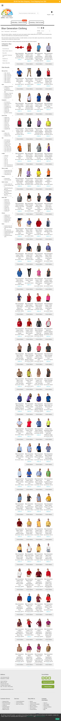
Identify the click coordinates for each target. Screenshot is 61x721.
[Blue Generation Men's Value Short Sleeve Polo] (19, 72)
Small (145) (7, 142)
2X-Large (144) (8, 148)
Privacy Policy (46, 705)
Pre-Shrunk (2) (8, 230)
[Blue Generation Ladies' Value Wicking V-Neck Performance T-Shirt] (48, 272)
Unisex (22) (7, 134)
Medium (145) (8, 144)
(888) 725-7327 (7, 18)
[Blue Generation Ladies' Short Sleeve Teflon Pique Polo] (38, 523)
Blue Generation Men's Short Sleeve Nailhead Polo (39, 456)
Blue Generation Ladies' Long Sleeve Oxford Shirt (19, 481)
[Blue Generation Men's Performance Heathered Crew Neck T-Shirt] (38, 47)
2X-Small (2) (7, 140)
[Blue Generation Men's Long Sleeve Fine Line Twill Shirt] (19, 372)
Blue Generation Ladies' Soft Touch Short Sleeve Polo (29, 256)
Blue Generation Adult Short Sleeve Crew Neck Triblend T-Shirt (39, 356)
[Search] (37, 13)
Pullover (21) (7, 219)
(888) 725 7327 (4, 682)
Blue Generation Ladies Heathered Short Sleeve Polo (29, 506)
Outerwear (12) (8, 107)
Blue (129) (7, 120)
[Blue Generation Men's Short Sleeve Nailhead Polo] (38, 447)
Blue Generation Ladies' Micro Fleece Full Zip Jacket (19, 331)
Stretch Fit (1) (7, 220)
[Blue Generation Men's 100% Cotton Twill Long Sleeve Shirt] (48, 247)
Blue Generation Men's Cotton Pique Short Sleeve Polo (39, 306)
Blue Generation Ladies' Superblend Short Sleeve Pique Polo (39, 607)
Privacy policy (30, 716)
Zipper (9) (7, 221)
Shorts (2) (7, 111)
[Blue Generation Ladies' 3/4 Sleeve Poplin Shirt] (48, 598)
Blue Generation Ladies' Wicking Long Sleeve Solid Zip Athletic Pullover (29, 356)
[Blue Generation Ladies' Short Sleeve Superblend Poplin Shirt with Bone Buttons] (38, 648)
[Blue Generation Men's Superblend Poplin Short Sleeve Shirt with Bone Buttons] (48, 623)
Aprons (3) (7, 104)
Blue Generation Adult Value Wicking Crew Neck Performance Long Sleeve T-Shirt (39, 258)
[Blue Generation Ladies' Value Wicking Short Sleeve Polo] (38, 172)
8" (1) (6, 158)
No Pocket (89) (8, 179)
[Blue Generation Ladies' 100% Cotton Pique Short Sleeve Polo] (29, 322)
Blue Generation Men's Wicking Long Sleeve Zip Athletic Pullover (19, 406)
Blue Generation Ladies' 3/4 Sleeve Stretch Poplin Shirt (19, 506)
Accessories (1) (8, 103)
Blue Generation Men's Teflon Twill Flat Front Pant (29, 81)
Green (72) (7, 125)
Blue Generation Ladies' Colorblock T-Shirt (48, 181)
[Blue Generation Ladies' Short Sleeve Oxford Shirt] (29, 447)
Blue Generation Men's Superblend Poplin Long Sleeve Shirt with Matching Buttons (48, 583)
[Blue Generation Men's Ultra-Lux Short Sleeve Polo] (48, 397)
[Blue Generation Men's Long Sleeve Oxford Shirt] (19, 447)
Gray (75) (7, 124)
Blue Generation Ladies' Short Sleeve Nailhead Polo (29, 481)
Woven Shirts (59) (6, 63)
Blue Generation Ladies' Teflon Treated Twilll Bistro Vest (19, 131)
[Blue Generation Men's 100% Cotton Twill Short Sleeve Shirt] (29, 222)
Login (52, 14)
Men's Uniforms (33, 705)
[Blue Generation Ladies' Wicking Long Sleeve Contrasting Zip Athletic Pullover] (38, 397)
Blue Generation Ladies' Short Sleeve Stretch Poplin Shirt (39, 506)
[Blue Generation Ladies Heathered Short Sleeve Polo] (29, 497)
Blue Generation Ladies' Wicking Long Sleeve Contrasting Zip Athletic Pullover (39, 406)
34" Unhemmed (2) (9, 164)
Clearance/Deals (33, 709)
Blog (44, 709)
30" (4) (6, 160)
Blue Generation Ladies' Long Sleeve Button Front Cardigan (29, 56)
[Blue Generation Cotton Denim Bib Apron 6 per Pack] (48, 222)
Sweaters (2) (5, 58)
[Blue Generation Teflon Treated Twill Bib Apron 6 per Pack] (48, 147)
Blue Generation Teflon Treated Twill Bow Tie (19, 55)
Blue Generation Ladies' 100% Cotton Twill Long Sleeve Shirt (48, 306)
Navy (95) (7, 127)
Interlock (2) (7, 202)
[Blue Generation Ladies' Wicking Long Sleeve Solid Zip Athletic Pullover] (29, 347)
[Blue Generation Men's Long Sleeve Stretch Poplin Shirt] (38, 472)
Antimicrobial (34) (8, 226)
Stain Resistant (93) (9, 232)
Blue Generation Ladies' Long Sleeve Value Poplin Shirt (39, 556)
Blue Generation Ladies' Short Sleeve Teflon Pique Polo (39, 531)
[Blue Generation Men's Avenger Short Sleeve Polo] (48, 347)
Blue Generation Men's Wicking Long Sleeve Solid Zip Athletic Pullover (39, 331)
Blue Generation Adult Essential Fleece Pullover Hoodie (39, 156)
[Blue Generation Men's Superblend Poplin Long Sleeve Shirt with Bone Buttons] (29, 648)
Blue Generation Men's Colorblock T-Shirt (19, 156)
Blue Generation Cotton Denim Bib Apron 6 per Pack (48, 231)
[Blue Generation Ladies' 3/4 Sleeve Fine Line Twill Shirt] (38, 372)
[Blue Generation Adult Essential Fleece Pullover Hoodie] (38, 147)
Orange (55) (7, 128)
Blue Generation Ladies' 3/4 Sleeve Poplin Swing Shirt (29, 631)
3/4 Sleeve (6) (8, 173)
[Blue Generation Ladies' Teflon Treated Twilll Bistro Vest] (19, 122)
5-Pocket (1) (7, 102)
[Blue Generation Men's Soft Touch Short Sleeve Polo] (48, 197)
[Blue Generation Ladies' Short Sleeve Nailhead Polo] (29, 472)
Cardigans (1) (8, 106)
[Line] (43, 28)
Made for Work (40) (9, 86)
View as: (38, 27)
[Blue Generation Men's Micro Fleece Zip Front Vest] (29, 297)
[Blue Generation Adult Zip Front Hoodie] (48, 97)
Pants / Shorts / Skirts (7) (7, 50)
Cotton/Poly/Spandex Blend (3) (8, 189)
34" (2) (6, 163)
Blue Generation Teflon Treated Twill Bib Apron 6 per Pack (48, 156)
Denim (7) (7, 199)
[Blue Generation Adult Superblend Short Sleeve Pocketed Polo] (19, 648)
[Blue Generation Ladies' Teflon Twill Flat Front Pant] (19, 97)
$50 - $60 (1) (7, 79)
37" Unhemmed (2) (9, 166)
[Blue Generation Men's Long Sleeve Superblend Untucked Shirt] (29, 598)
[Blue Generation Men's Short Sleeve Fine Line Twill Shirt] (19, 347)
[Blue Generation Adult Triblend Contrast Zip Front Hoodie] (48, 447)
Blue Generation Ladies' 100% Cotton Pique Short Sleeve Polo (29, 331)
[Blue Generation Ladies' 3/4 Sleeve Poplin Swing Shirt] (29, 623)
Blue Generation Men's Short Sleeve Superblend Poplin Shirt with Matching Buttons (29, 583)
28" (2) (6, 159)
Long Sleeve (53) (8, 170)
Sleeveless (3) (8, 174)
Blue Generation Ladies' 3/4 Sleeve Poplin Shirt (48, 606)
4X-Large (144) (8, 150)
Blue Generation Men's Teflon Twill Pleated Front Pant (29, 156)
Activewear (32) (8, 94)
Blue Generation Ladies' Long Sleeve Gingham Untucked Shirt (29, 181)
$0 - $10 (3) (7, 73)
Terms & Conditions (47, 706)
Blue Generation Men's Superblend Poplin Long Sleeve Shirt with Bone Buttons (29, 658)
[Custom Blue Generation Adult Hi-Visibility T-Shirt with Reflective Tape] (48, 422)
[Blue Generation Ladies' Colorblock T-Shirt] (48, 172)
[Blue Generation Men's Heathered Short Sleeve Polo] (48, 472)
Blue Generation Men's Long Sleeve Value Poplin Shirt (48, 531)
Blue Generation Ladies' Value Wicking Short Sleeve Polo (39, 181)
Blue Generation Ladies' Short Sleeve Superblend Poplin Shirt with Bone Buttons (39, 657)
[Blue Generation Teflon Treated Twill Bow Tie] (19, 47)
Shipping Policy (5, 701)
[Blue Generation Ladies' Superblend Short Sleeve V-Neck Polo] (19, 623)
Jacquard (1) (7, 203)
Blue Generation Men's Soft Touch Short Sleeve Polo (48, 206)
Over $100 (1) (8, 82)
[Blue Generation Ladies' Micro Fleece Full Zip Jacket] (19, 322)
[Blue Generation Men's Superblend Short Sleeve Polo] (38, 573)
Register (49, 14)
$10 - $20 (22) (8, 74)
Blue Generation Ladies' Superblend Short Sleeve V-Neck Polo (19, 632)
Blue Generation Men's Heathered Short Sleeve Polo (48, 481)
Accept (57, 719)
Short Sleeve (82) (8, 171)
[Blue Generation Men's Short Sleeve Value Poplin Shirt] (29, 523)
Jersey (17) (7, 205)
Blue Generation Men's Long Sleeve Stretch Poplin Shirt (39, 481)
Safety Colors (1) (8, 95)
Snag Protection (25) (9, 231)
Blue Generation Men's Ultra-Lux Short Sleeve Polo (48, 406)
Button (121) (7, 215)
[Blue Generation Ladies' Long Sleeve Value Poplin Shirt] (38, 548)
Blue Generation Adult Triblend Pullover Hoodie (39, 430)
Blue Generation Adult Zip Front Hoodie (48, 105)
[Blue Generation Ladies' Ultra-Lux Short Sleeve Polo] (29, 422)
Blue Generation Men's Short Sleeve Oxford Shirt (19, 431)
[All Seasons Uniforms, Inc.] (7, 12)
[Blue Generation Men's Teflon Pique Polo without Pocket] (19, 523)
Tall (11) (6, 155)
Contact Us (4, 705)
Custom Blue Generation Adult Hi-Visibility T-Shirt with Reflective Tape (48, 432)
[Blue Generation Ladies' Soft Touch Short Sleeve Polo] (29, 247)
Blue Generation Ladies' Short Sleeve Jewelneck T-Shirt (29, 382)
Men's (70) (7, 133)
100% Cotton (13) (8, 184)
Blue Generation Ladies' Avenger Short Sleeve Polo (48, 381)
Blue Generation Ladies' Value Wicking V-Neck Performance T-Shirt (48, 281)
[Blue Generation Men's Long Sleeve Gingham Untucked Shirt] (38, 122)
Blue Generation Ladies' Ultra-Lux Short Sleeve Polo (29, 431)
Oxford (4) (7, 207)
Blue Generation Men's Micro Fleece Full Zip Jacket (19, 281)
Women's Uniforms (33, 706)
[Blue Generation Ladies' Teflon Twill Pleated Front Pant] (19, 172)
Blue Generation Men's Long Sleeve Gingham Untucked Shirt (39, 131)
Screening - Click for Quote (36, 22)
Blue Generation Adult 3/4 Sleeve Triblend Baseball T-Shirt (48, 331)
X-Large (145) (8, 146)
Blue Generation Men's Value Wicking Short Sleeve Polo (48, 131)
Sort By (38, 30)
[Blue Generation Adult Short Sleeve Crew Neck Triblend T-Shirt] (38, 347)
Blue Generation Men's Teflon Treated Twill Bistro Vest (48, 81)
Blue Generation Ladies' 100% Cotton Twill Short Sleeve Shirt (39, 281)
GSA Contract (46, 704)
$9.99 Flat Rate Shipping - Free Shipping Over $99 (30, 1)
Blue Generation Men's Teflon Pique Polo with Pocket (48, 506)
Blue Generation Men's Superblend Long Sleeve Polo (19, 607)
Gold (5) (6, 123)
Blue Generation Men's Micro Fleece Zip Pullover (39, 231)
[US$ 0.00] (52, 12)
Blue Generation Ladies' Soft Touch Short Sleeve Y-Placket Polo (19, 306)
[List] (41, 28)
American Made (33, 702)
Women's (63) (8, 135)
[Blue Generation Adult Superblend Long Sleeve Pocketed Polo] (48, 648)
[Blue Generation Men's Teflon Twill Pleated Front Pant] (29, 147)
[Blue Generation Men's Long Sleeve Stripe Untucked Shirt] (48, 47)
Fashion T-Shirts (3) (9, 93)
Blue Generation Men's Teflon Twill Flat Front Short (19, 231)
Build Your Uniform (20, 704)
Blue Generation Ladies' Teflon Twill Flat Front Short (19, 256)
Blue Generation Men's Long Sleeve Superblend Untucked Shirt (29, 607)
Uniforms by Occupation (35, 704)
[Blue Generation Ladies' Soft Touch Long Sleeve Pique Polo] (19, 573)
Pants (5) (7, 108)
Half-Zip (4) (7, 216)
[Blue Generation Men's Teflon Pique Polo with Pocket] (48, 497)
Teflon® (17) (7, 234)
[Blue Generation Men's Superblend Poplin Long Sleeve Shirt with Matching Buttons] (48, 573)
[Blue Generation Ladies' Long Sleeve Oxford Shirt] (19, 472)
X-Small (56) (7, 141)
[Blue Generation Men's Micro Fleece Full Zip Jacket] (19, 272)
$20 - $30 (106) (8, 75)
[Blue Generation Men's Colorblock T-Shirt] (19, 147)
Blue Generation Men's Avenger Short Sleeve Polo (48, 356)
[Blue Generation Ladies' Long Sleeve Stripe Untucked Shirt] (29, 97)
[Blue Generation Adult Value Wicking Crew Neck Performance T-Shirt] (38, 197)
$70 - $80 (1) (7, 81)
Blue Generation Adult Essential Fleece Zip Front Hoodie (19, 206)
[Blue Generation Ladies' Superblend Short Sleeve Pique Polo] (38, 598)
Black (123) (7, 119)
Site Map (45, 708)
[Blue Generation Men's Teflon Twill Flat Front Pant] (29, 72)
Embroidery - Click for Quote (18, 21)
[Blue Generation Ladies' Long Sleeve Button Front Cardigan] (29, 47)
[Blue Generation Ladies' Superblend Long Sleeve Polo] (38, 623)
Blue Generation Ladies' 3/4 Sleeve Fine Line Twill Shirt (39, 381)
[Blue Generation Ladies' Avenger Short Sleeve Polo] (48, 372)
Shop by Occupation (48, 682)
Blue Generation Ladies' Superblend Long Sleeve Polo (39, 632)
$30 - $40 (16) (8, 77)
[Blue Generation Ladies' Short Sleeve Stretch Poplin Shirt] (38, 497)
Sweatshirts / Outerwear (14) (7, 56)
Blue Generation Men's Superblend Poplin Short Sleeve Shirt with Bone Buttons (48, 633)
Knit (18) (6, 206)
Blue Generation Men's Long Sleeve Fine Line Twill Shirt (19, 381)
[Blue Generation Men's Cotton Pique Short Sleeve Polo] (38, 297)
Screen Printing (19, 702)
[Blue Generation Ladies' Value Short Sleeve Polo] (38, 97)
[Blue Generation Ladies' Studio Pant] (29, 272)
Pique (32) (7, 209)
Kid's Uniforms (33, 708)
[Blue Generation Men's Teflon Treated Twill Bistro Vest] (48, 72)
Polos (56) (4, 53)
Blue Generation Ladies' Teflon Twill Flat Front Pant (19, 106)
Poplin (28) (7, 210)
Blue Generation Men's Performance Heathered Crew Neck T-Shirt (39, 56)
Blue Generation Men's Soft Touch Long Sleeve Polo (48, 556)
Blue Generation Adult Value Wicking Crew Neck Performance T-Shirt (39, 207)
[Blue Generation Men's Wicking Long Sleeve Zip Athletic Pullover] (19, 397)
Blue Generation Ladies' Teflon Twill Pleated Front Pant (19, 181)
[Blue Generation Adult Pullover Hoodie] (38, 72)
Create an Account (6, 704)
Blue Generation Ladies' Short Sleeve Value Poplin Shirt (19, 556)
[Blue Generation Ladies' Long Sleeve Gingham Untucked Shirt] (29, 172)
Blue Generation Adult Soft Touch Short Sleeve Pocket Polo (29, 556)
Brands (31, 701)
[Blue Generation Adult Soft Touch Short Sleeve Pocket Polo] (29, 548)
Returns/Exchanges (6, 702)
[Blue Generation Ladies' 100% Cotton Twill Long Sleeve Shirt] (48, 297)
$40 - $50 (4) (7, 78)
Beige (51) (7, 117)
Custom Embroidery (20, 701)
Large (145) (7, 145)
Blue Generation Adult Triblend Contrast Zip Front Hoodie (48, 456)
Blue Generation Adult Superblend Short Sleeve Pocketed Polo (19, 657)
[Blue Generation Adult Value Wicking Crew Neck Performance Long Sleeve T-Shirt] (38, 247)
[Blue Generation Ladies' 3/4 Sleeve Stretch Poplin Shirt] (19, 497)
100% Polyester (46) (9, 185)
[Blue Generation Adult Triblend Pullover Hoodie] (38, 422)
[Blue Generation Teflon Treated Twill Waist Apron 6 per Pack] (29, 197)
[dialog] (30, 717)
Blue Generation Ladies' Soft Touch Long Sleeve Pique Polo (19, 582)
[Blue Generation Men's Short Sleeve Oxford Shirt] (19, 422)
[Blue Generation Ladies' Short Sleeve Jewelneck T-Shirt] (29, 372)
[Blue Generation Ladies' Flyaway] (29, 122)
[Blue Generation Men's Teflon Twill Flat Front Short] (19, 222)
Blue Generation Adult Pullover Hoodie (39, 80)
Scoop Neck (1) (8, 97)
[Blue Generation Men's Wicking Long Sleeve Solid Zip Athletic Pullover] (38, 322)
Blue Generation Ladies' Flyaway (29, 129)
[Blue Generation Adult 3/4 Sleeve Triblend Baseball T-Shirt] (48, 322)
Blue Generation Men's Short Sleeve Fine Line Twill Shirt (19, 356)
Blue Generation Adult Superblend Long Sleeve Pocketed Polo (48, 657)
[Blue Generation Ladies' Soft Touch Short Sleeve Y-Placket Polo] (19, 297)
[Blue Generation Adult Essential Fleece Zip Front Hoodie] (19, 197)
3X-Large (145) (8, 149)
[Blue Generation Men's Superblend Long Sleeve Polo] (19, 598)
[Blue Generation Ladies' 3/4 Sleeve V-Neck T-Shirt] (29, 397)
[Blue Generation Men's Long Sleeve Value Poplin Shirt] (48, 523)
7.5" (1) (6, 156)
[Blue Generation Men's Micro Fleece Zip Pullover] (38, 222)
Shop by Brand (48, 686)
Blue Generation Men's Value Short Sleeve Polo (19, 81)
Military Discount (5, 709)
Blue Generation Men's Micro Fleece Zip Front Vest (29, 306)
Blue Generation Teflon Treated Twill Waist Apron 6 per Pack (29, 206)
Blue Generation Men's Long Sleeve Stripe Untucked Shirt (48, 56)
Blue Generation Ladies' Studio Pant (29, 280)
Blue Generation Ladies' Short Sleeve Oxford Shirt (29, 456)
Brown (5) (7, 121)
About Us (45, 702)
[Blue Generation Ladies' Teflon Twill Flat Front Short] (19, 247)
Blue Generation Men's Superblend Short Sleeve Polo (39, 582)
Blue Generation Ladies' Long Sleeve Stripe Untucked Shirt (29, 106)
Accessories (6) (5, 48)
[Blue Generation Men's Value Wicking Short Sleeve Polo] (48, 122)
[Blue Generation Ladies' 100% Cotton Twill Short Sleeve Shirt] (38, 272)
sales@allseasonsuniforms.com (7, 689)
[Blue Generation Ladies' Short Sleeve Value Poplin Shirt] (19, 548)
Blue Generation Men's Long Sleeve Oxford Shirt (19, 456)
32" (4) (6, 162)
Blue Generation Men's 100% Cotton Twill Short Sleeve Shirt (29, 231)
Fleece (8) (7, 200)
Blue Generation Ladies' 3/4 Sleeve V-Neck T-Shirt (29, 406)
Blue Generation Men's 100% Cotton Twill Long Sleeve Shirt (48, 256)
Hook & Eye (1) (8, 217)
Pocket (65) (7, 178)
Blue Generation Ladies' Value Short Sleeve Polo (39, 106)
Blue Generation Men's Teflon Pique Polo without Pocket (19, 531)
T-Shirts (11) (4, 60)
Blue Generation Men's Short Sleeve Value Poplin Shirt (29, 531)
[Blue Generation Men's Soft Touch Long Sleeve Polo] (48, 548)
